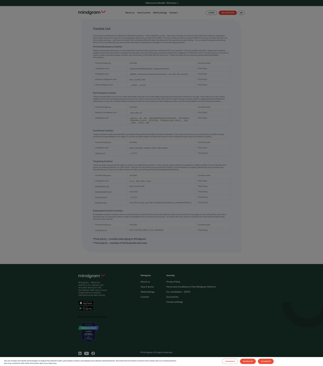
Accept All (266, 361)
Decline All (248, 361)
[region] (161, 361)
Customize (230, 361)
